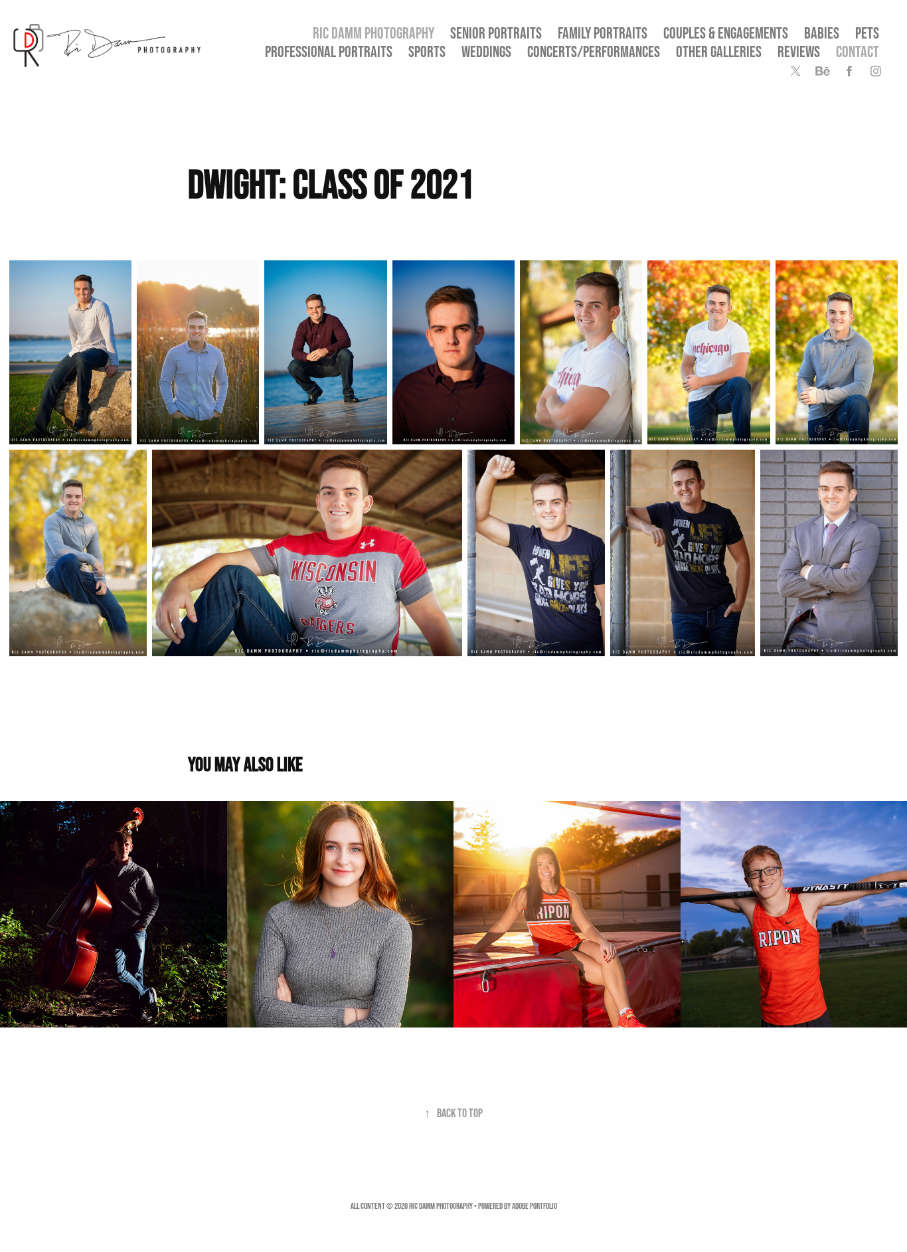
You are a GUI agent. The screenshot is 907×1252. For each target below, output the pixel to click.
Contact (857, 51)
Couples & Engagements (725, 33)
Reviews (799, 51)
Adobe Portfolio (534, 1206)
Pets (867, 33)
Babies (821, 33)
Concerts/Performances (593, 51)
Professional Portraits (328, 51)
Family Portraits (602, 33)
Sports (427, 51)
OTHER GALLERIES (719, 51)
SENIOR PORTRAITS (496, 33)
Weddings (486, 51)
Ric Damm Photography (373, 33)
